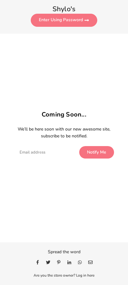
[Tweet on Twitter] (48, 262)
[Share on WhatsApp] (80, 262)
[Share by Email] (90, 262)
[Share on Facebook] (37, 262)
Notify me (96, 152)
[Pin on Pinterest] (58, 262)
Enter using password (61, 20)
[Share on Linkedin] (69, 262)
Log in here (85, 275)
